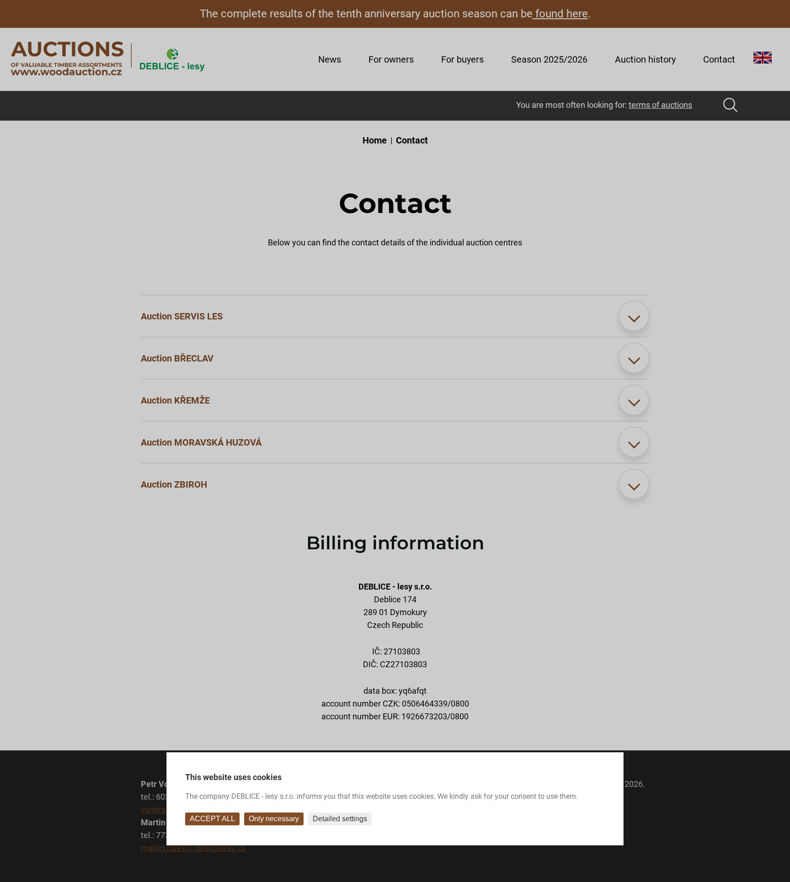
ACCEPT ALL (212, 819)
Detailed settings (340, 819)
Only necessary (274, 819)
